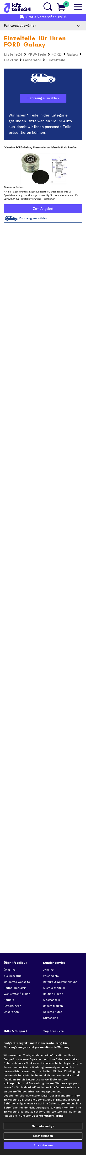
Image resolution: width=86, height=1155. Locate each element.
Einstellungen (43, 1136)
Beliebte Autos (52, 1012)
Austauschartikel (54, 988)
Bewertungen (12, 1006)
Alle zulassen (43, 1145)
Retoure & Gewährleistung (60, 982)
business (13, 976)
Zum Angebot (43, 208)
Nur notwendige (43, 1126)
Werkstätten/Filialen (17, 994)
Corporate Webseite (17, 982)
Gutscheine (50, 1018)
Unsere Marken (53, 1006)
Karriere (9, 1000)
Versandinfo (51, 976)
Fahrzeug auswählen (43, 98)
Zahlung (48, 970)
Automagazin (51, 1000)
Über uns (10, 970)
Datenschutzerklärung (48, 1115)
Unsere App (11, 1012)
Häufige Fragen (53, 994)
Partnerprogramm (15, 988)
